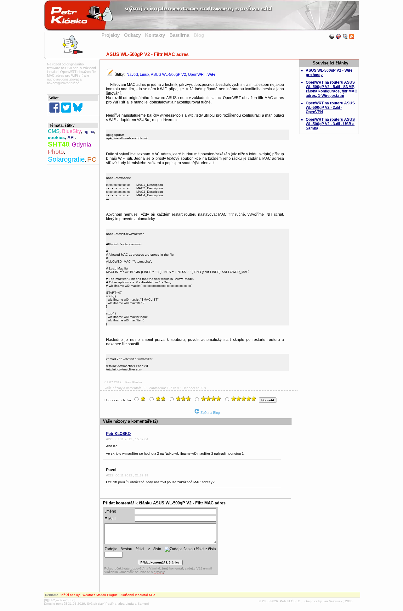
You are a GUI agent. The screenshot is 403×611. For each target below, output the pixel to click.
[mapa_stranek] (345, 36)
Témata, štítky (62, 125)
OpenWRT (197, 74)
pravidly (159, 572)
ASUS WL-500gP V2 (168, 74)
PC (91, 159)
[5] (244, 398)
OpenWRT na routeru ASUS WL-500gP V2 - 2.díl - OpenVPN (330, 107)
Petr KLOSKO (118, 433)
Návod (132, 74)
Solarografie (66, 159)
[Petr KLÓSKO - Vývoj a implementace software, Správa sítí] (201, 29)
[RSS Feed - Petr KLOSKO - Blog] (351, 36)
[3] (184, 398)
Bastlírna (179, 35)
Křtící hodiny (70, 595)
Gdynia (81, 144)
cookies (56, 137)
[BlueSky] (78, 108)
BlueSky (71, 131)
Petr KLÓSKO (290, 601)
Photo (56, 151)
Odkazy (132, 35)
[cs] (331, 36)
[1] (143, 398)
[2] (161, 398)
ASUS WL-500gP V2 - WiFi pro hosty (329, 72)
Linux (144, 74)
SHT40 (58, 144)
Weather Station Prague (100, 595)
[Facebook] (54, 108)
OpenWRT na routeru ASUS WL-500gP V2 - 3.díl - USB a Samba (330, 124)
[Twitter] (66, 108)
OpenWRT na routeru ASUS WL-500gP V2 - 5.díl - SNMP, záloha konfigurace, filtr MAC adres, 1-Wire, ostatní (331, 89)
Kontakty (155, 35)
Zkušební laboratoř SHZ (138, 595)
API (71, 137)
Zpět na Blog (210, 412)
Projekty (110, 35)
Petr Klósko (133, 382)
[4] (212, 398)
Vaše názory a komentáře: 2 (125, 388)
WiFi (211, 74)
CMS (54, 131)
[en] (338, 36)
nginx (88, 131)
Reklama (52, 595)
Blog (199, 35)
